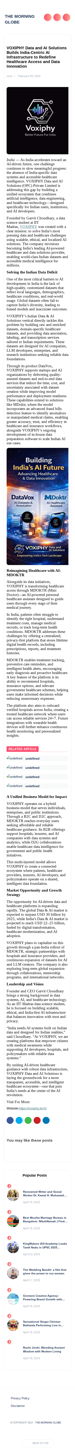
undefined (32, 758)
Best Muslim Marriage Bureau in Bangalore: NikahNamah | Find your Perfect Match (44, 1219)
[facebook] (10, 1120)
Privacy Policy (20, 1398)
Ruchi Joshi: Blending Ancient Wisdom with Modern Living (44, 1349)
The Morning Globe (48, 1422)
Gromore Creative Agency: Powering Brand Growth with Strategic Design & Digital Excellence (42, 1297)
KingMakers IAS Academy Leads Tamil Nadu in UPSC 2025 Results (45, 1245)
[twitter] (19, 1120)
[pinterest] (37, 1120)
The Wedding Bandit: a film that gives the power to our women (44, 1271)
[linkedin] (46, 1120)
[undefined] (14, 758)
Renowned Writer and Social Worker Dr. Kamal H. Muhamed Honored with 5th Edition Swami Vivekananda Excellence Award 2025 (45, 1193)
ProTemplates (37, 1428)
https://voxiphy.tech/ (33, 1108)
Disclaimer (18, 1405)
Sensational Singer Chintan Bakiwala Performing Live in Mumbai (42, 1323)
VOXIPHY (28, 227)
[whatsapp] (28, 1120)
